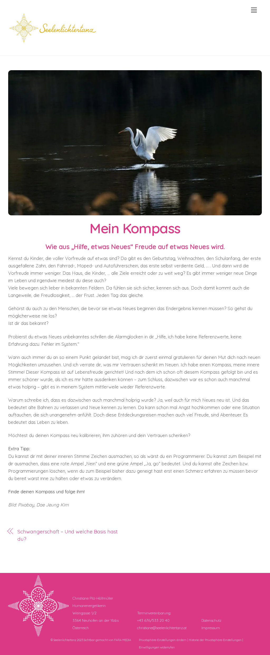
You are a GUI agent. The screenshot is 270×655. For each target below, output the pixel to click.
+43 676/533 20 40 (153, 620)
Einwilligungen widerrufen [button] (157, 647)
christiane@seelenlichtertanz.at (162, 627)
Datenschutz (211, 620)
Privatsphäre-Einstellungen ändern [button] (162, 640)
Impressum (210, 627)
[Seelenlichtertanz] (54, 46)
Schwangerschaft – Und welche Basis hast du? (67, 535)
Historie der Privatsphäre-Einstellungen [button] (215, 640)
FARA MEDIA (122, 640)
